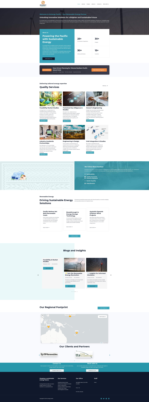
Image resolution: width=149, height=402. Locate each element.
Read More (48, 272)
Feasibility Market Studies (63, 382)
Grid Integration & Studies (63, 389)
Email (95, 382)
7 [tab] (76, 360)
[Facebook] (101, 398)
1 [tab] (71, 291)
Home (78, 4)
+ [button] (42, 315)
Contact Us (99, 4)
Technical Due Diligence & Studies (64, 383)
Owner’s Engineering (62, 385)
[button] (105, 85)
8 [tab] (78, 360)
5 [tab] (76, 291)
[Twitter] (103, 398)
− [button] (42, 317)
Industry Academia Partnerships (64, 386)
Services (83, 4)
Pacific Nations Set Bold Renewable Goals (96, 260)
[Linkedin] (108, 398)
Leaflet (101, 342)
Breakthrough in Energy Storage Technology (74, 260)
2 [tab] (72, 291)
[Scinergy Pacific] (43, 3)
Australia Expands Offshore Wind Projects (52, 260)
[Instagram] (106, 398)
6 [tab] (77, 291)
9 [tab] (79, 360)
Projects (88, 4)
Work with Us (106, 4)
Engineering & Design (62, 388)
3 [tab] (73, 291)
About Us (93, 4)
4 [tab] (75, 291)
